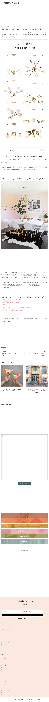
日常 (3, 694)
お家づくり (5, 688)
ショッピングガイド (7, 690)
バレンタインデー (6, 660)
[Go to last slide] (2, 380)
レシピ (4, 686)
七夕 (3, 667)
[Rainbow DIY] (10, 2)
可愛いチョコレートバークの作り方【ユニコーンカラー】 (12, 353)
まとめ (4, 347)
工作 (3, 685)
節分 (3, 661)
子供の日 (4, 665)
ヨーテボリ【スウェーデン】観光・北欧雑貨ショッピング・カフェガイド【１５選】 (37, 391)
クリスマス (5, 671)
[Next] (46, 380)
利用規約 (4, 636)
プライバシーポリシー (7, 635)
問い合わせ (5, 640)
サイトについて (6, 633)
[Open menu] (46, 3)
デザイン (4, 692)
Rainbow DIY (33, 325)
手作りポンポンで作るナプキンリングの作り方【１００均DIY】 (37, 353)
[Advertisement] (24, 14)
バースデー (5, 658)
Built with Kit (22, 618)
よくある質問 (5, 638)
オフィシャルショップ (7, 644)
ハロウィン (5, 669)
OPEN (42, 150)
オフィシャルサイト (7, 642)
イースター (5, 663)
